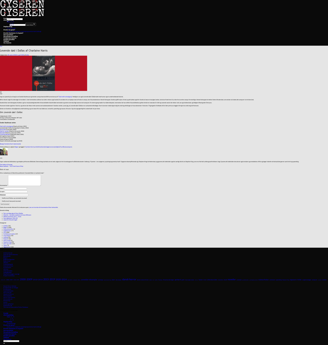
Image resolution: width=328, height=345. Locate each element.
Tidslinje (6, 41)
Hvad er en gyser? (9, 30)
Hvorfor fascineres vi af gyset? (13, 33)
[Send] (4, 343)
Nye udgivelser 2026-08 (10, 218)
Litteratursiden (7, 271)
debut (150, 280)
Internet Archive (8, 266)
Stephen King (7, 26)
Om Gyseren (7, 43)
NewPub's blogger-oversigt (11, 274)
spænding (279, 280)
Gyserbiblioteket (8, 291)
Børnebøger (119, 280)
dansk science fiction (143, 280)
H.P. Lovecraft (7, 292)
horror (196, 280)
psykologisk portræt (253, 279)
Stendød (2, 133)
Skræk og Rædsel (8, 304)
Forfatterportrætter (9, 234)
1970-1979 (3, 279)
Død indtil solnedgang (65, 96)
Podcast (5, 239)
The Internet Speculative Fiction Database (15, 307)
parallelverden (245, 280)
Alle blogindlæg (8, 20)
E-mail (2, 191)
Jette (27, 55)
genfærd (178, 280)
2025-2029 (69, 279)
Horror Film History (9, 297)
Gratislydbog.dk (8, 264)
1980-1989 (9, 280)
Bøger (1, 46)
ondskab (239, 280)
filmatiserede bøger (43, 147)
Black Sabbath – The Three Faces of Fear (11, 166)
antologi (100, 280)
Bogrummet (6, 261)
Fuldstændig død (5, 134)
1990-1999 (16, 280)
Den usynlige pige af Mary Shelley (13, 213)
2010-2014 (38, 279)
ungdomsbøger (306, 280)
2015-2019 (49, 279)
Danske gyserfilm (9, 39)
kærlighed (57, 147)
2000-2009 (26, 279)
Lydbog (5, 237)
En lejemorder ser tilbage (10, 287)
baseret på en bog (107, 279)
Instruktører (7, 235)
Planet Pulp (6, 300)
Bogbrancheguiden (9, 259)
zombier (324, 280)
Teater (5, 245)
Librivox (5, 269)
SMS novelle (7, 240)
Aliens (79, 279)
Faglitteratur (7, 230)
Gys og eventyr (8, 34)
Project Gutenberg (8, 275)
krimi (204, 280)
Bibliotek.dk (6, 256)
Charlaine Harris (29, 147)
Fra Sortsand (7, 289)
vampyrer (69, 147)
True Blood (63, 147)
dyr (153, 279)
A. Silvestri (75, 280)
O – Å (12, 25)
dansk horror (129, 279)
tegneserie (293, 280)
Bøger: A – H (10, 21)
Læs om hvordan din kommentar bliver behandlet (43, 207)
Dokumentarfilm (8, 229)
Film (4, 232)
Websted (2, 195)
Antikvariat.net (7, 253)
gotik (183, 280)
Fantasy (160, 280)
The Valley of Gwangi (6, 164)
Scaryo (5, 302)
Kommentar (4, 185)
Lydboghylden (7, 272)
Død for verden (4, 131)
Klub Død (3, 129)
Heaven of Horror (8, 294)
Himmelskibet (7, 296)
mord (225, 280)
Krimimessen (7, 267)
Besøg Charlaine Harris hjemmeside (10, 144)
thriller (299, 280)
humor (52, 147)
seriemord (272, 280)
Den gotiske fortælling (10, 36)
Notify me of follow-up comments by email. (14, 198)
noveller (232, 279)
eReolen (5, 262)
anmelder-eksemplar (89, 280)
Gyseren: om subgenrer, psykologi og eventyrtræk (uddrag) (24, 31)
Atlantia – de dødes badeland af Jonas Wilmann (17, 215)
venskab (320, 279)
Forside (5, 18)
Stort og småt (7, 243)
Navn (2, 188)
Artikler (5, 226)
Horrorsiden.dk (7, 299)
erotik (36, 147)
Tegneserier (6, 247)
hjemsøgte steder (189, 280)
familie (156, 279)
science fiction (263, 280)
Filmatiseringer (11, 28)
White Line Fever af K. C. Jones (12, 216)
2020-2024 (61, 279)
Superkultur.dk (7, 305)
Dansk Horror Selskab (9, 286)
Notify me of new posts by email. (11, 201)
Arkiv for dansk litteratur (10, 254)
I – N (11, 23)
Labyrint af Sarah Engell (10, 220)
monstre (220, 280)
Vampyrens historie (9, 38)
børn (113, 280)
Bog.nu (5, 258)
